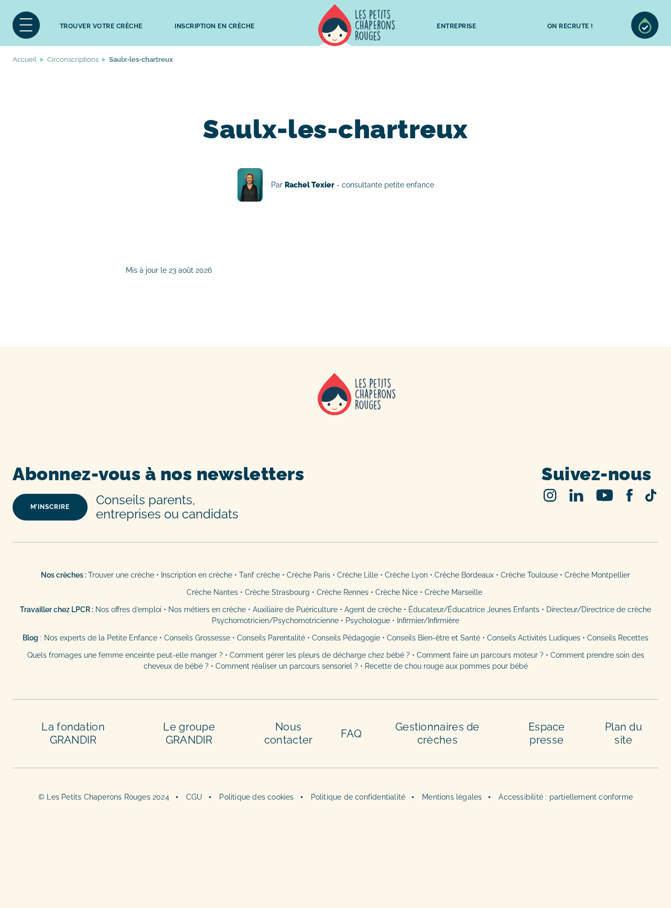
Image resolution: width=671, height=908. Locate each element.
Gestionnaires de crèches (437, 733)
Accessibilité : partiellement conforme (566, 797)
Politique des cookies (256, 797)
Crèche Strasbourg (277, 592)
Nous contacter (288, 733)
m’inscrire (50, 507)
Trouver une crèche (121, 575)
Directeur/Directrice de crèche (598, 609)
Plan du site (623, 733)
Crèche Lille (357, 575)
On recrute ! (570, 26)
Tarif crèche (259, 575)
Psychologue (367, 620)
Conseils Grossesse (197, 638)
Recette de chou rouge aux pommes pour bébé (446, 666)
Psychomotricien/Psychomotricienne (275, 620)
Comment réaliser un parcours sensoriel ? (286, 666)
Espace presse (546, 733)
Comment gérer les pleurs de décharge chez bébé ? (321, 655)
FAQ (351, 733)
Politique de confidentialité (358, 797)
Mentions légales (452, 797)
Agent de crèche (373, 609)
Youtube (604, 495)
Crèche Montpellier (597, 575)
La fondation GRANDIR (73, 733)
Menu (26, 25)
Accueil (356, 25)
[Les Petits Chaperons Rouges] (335, 408)
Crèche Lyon (406, 575)
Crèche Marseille (454, 592)
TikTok (650, 495)
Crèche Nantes (212, 592)
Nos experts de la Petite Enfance (100, 638)
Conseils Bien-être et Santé (433, 638)
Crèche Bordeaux (464, 575)
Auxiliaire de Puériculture (295, 609)
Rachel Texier (335, 185)
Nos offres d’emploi (128, 609)
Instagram (550, 495)
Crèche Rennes (343, 592)
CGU (194, 797)
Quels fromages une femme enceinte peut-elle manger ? (125, 655)
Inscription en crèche (196, 575)
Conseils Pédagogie (346, 638)
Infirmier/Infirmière (428, 620)
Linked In (576, 495)
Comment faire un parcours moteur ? (480, 655)
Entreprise (456, 26)
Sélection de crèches (644, 25)
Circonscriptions (73, 59)
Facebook (629, 495)
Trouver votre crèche (101, 26)
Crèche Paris (308, 575)
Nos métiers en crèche (207, 609)
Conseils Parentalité (271, 638)
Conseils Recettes (617, 638)
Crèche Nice (396, 592)
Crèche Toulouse (529, 575)
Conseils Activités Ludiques (533, 638)
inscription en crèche (215, 26)
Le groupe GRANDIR (189, 733)
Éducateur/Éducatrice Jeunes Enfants (473, 609)
